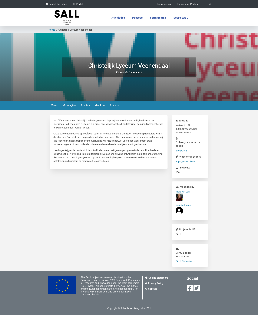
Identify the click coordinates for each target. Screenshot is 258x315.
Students (185, 167)
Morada (183, 120)
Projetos (114, 105)
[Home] (67, 17)
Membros (100, 105)
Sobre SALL (180, 17)
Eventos (85, 105)
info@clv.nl (181, 150)
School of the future (56, 4)
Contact (152, 288)
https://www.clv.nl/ (185, 161)
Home (52, 29)
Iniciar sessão (164, 4)
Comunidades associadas (184, 254)
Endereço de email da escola (188, 144)
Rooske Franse (183, 205)
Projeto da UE (187, 229)
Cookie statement (158, 277)
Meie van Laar (183, 191)
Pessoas (137, 17)
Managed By (187, 186)
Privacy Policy (155, 283)
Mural (54, 105)
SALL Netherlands (185, 261)
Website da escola (190, 156)
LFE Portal (77, 4)
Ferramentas (158, 17)
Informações (70, 106)
